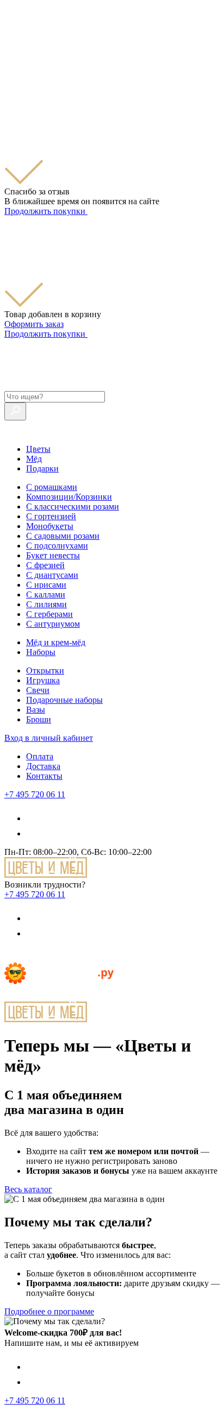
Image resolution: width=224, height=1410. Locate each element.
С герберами (49, 614)
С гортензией (51, 516)
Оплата (39, 756)
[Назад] (10, 957)
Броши (38, 719)
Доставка (43, 766)
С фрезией (45, 565)
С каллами (45, 594)
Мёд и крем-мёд (55, 642)
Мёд (34, 458)
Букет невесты (53, 555)
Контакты (44, 775)
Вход (48, 737)
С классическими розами (72, 506)
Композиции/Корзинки (69, 496)
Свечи (37, 690)
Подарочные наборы (64, 699)
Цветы (38, 449)
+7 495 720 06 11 (34, 794)
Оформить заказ (34, 324)
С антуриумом (53, 623)
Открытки (45, 670)
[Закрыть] (10, 88)
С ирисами (46, 584)
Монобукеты (49, 526)
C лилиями (46, 604)
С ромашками (51, 487)
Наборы (40, 652)
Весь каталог (28, 1189)
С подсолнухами (57, 545)
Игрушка (43, 680)
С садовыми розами (62, 535)
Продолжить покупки (46, 211)
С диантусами (52, 575)
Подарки (42, 468)
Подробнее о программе (49, 1311)
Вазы (35, 709)
